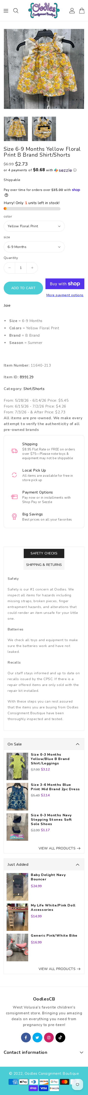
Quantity (11, 258)
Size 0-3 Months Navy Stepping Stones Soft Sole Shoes (51, 819)
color (8, 216)
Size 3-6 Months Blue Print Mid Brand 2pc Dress (55, 787)
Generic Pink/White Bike (54, 935)
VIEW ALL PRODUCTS (57, 848)
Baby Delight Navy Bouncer (48, 877)
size (7, 237)
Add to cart (23, 288)
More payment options (65, 295)
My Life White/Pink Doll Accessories (53, 907)
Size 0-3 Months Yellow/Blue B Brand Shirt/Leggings (50, 759)
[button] (44, 170)
